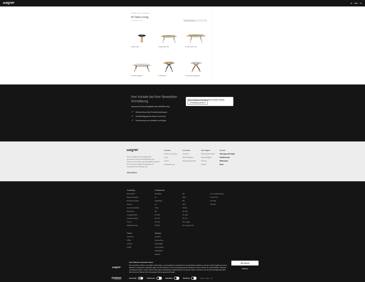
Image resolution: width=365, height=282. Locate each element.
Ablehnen (245, 268)
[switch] (159, 278)
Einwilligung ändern (198, 102)
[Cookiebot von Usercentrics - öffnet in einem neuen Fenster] (116, 278)
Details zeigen (204, 278)
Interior (139, 13)
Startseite (133, 13)
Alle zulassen (245, 263)
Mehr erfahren (132, 172)
